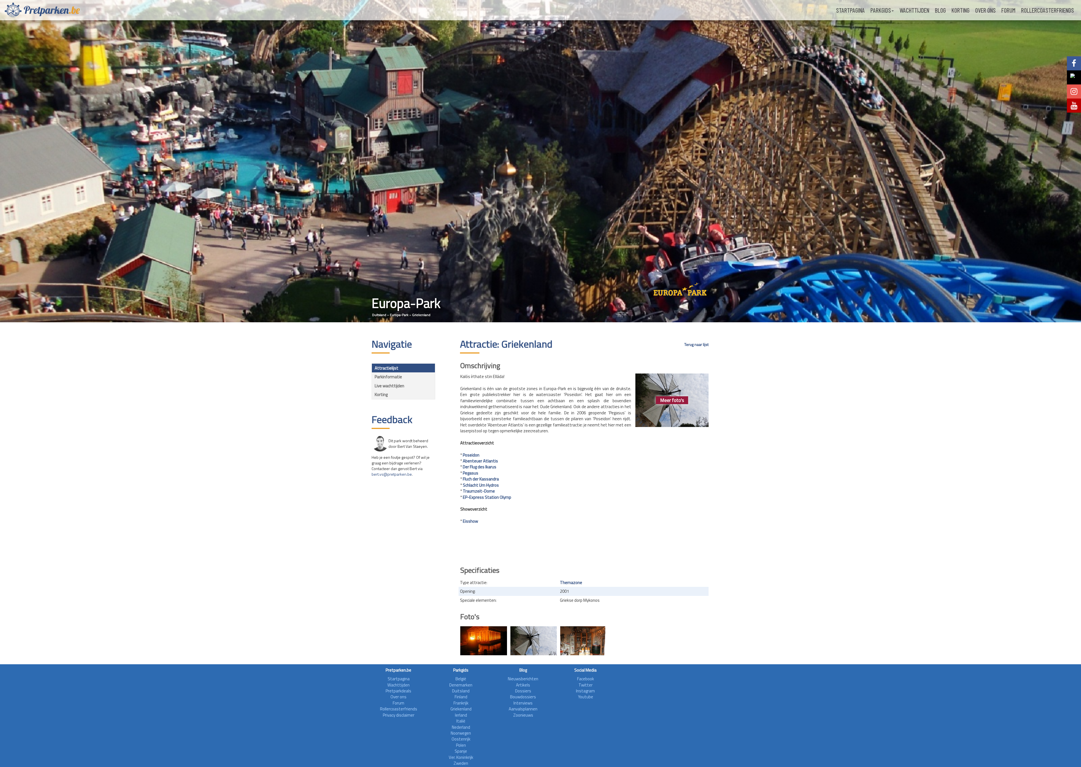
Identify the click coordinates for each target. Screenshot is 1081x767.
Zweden (461, 763)
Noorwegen (461, 733)
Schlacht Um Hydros (481, 485)
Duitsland (379, 314)
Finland (461, 697)
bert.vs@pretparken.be (392, 474)
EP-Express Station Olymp (487, 497)
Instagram (585, 691)
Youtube (585, 697)
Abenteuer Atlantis (480, 461)
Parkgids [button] (880, 10)
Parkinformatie (388, 377)
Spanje (461, 751)
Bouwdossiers (523, 697)
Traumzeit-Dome (479, 491)
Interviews (523, 703)
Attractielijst (386, 368)
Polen (461, 745)
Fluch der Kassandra (481, 479)
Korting (961, 10)
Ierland (461, 715)
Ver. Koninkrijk (461, 757)
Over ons (985, 10)
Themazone (571, 582)
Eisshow (470, 521)
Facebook (585, 679)
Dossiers (523, 691)
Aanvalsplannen (523, 709)
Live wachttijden (389, 386)
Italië (460, 721)
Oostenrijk (461, 739)
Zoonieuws (523, 715)
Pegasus (470, 473)
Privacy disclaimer (398, 715)
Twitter (586, 685)
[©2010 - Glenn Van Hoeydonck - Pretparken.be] (483, 640)
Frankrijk (461, 703)
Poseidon (471, 455)
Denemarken (460, 685)
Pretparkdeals (398, 691)
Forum (1008, 10)
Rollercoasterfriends (1047, 10)
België (460, 679)
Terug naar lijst (696, 344)
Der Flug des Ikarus (479, 467)
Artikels (523, 685)
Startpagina (850, 10)
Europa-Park (399, 314)
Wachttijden (914, 10)
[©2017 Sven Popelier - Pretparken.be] (533, 640)
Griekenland (421, 314)
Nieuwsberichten (523, 679)
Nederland (461, 727)
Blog (940, 10)
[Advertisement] (584, 545)
